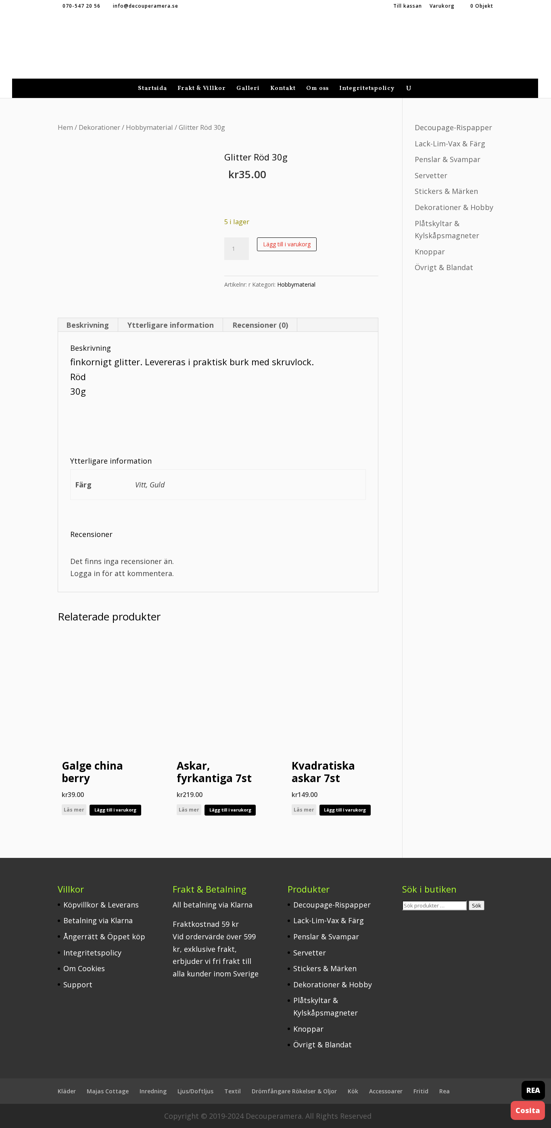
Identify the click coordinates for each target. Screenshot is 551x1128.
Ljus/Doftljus (195, 1091)
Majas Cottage (108, 1091)
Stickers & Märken (446, 191)
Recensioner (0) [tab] (260, 325)
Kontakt (283, 89)
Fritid (420, 1091)
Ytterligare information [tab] (170, 325)
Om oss (317, 89)
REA (533, 1090)
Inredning (153, 1091)
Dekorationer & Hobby (454, 207)
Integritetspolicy (366, 89)
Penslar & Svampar (447, 159)
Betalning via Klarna (98, 920)
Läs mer (74, 809)
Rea (444, 1091)
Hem (65, 127)
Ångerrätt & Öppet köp (104, 936)
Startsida (152, 89)
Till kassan (407, 6)
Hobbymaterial (149, 127)
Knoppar (430, 251)
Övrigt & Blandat (444, 267)
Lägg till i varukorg (287, 244)
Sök (476, 905)
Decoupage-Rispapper (453, 127)
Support (77, 984)
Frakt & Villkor (201, 89)
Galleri (248, 89)
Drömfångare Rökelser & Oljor (294, 1091)
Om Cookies (84, 968)
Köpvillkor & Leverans (101, 904)
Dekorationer (99, 127)
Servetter (431, 175)
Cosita (528, 1110)
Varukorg (442, 6)
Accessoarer (386, 1091)
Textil (232, 1091)
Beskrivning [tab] (87, 325)
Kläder (67, 1091)
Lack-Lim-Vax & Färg (450, 143)
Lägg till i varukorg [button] (115, 810)
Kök (353, 1091)
